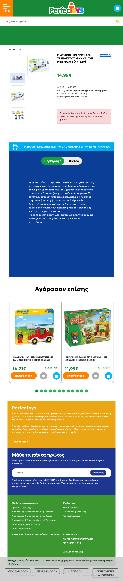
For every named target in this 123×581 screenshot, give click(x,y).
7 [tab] (63, 390)
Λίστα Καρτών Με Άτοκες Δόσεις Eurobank (35, 534)
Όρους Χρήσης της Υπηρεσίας (77, 483)
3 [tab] (45, 390)
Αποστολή (98, 472)
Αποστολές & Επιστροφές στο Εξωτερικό (34, 520)
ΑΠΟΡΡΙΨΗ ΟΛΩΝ (47, 571)
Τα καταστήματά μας (74, 511)
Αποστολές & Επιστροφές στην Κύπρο (32, 516)
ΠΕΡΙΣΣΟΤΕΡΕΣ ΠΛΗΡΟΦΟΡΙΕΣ (105, 573)
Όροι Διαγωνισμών (22, 528)
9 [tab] (72, 390)
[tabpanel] (35, 345)
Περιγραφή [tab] (52, 161)
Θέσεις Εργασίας (72, 516)
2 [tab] (41, 390)
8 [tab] (68, 390)
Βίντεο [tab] (74, 161)
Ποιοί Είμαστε (70, 507)
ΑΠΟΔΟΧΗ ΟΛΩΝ (17, 571)
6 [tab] (59, 390)
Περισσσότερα (20, 441)
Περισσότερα (23, 375)
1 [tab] (36, 390)
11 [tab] (81, 390)
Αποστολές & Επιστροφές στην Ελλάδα (33, 511)
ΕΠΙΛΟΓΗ (76, 571)
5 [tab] (54, 390)
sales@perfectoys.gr (78, 538)
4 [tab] (50, 390)
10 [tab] (77, 390)
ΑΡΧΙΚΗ (12, 49)
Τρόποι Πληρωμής (21, 507)
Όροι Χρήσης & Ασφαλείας (26, 524)
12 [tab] (86, 390)
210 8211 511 (72, 543)
